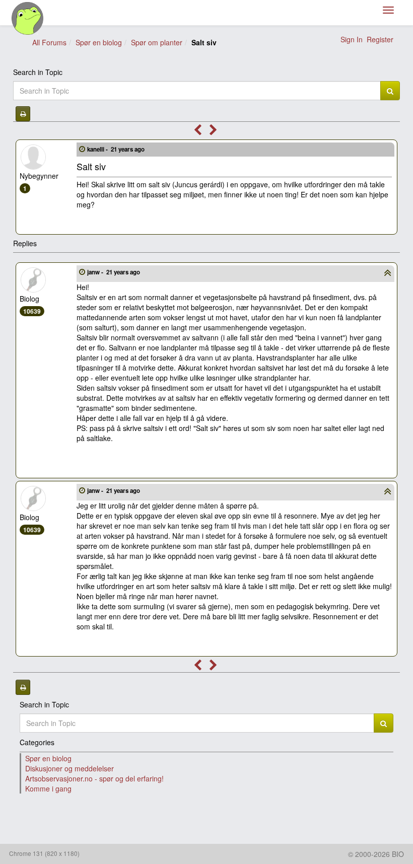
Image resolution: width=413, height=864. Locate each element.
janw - (113, 272)
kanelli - (116, 149)
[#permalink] (82, 148)
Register (380, 39)
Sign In (351, 39)
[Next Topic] (213, 131)
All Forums (49, 42)
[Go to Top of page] (387, 274)
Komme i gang (48, 788)
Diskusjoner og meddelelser (69, 768)
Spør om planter (156, 42)
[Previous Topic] (197, 131)
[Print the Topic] (23, 113)
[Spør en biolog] (28, 18)
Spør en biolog (99, 42)
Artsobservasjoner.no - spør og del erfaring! (94, 778)
